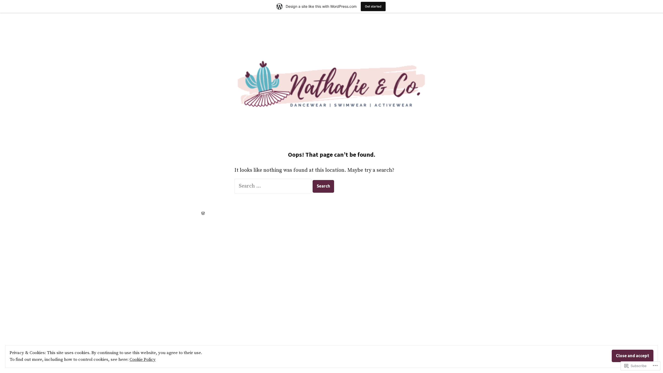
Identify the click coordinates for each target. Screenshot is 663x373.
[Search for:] (273, 186)
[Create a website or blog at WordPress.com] (203, 213)
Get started (373, 6)
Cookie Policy (142, 359)
